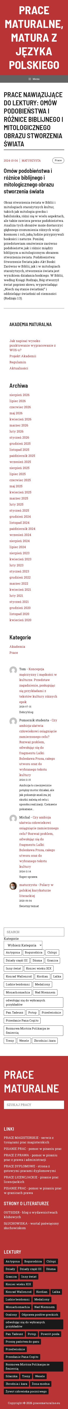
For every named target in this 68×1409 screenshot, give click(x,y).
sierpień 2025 (19, 468)
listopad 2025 (19, 450)
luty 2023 (16, 565)
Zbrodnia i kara (45, 1040)
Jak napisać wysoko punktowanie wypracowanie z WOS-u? (32, 345)
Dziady (10, 1269)
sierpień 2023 (19, 553)
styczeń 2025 (19, 510)
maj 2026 (15, 413)
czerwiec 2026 (20, 407)
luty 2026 (16, 431)
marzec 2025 (18, 498)
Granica (52, 960)
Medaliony (42, 984)
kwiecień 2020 (20, 620)
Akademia (17, 647)
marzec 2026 (18, 425)
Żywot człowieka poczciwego (26, 1391)
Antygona (13, 952)
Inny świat (13, 968)
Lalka (57, 976)
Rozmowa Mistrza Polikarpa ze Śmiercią (28, 1030)
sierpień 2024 (19, 541)
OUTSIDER (11, 1212)
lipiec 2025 (17, 474)
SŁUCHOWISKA (16, 1223)
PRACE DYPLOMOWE (19, 1166)
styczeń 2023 (19, 571)
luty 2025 (16, 504)
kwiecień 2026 (20, 419)
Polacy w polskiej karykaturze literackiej (36, 890)
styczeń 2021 (19, 602)
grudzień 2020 (20, 608)
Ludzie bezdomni (18, 984)
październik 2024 (22, 529)
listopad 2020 (19, 614)
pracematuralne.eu (46, 1403)
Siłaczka (11, 1376)
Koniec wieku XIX (38, 968)
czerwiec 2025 (20, 480)
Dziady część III (17, 960)
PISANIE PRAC (15, 1149)
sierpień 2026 (19, 395)
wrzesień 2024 (20, 535)
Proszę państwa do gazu (22, 1341)
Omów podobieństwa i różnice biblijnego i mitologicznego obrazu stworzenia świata (29, 180)
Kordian (42, 976)
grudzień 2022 (20, 577)
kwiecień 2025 (20, 492)
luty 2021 (16, 596)
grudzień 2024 (20, 516)
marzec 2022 (18, 583)
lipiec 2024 (17, 547)
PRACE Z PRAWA (16, 1155)
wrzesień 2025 (20, 462)
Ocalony (11, 1314)
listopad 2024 (19, 523)
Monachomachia (18, 992)
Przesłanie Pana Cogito (22, 1020)
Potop (32, 1012)
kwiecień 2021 (20, 589)
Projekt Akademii (22, 356)
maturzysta (31, 160)
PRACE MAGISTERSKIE (21, 1138)
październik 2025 (22, 456)
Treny (10, 1040)
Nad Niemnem (45, 992)
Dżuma (37, 960)
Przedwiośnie (51, 1012)
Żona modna (40, 1384)
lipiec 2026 (17, 401)
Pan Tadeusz (14, 1012)
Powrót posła (50, 1334)
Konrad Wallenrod (19, 976)
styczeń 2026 (19, 437)
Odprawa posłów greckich (40, 1314)
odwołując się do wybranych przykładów (25, 1002)
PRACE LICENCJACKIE (20, 1177)
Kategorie (11, 939)
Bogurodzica (33, 952)
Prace (58, 160)
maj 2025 (15, 486)
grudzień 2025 (20, 443)
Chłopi (52, 952)
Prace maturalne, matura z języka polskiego (34, 37)
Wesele (24, 1040)
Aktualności (18, 368)
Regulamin (17, 362)
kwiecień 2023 (20, 559)
